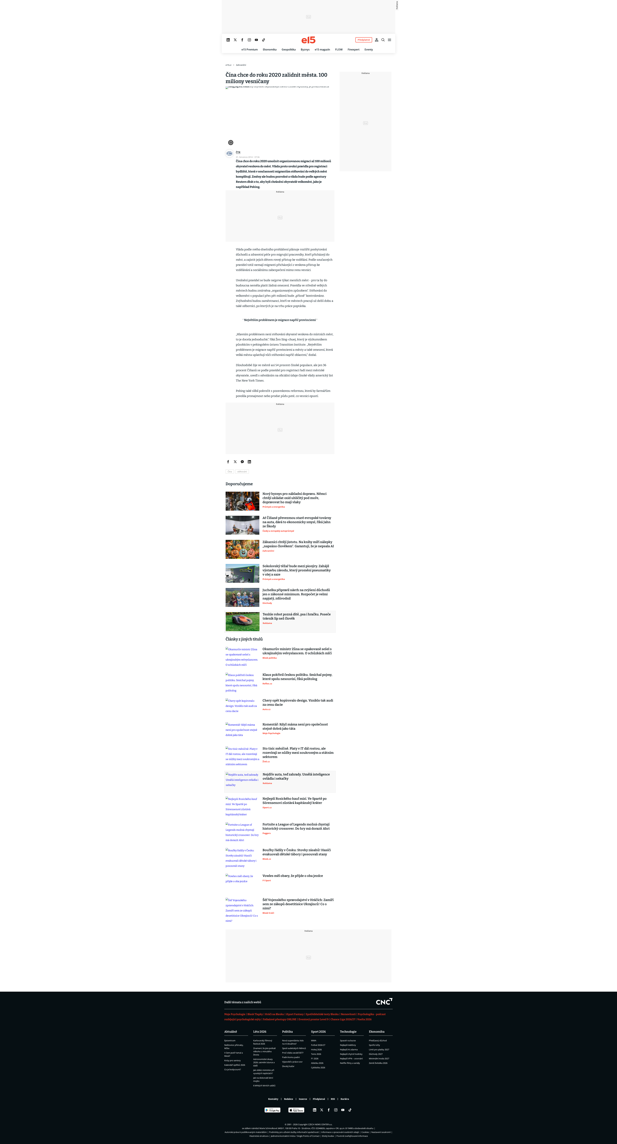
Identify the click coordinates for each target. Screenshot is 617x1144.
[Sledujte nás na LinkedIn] (228, 39)
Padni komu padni (291, 1057)
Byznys (305, 49)
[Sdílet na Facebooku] (228, 461)
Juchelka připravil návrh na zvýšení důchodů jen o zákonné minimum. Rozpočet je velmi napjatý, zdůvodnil (296, 594)
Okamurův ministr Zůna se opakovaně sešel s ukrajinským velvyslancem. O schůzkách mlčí (297, 651)
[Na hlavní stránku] (308, 40)
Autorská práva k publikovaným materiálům (246, 1132)
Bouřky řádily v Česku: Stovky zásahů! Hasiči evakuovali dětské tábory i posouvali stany (297, 852)
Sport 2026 (318, 1031)
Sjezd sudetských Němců (294, 1048)
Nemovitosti (348, 1014)
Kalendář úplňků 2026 (234, 1064)
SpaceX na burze (348, 1040)
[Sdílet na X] (235, 461)
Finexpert (353, 49)
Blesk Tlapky (255, 1014)
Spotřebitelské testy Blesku (322, 1014)
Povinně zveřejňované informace (352, 1136)
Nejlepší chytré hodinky (351, 1054)
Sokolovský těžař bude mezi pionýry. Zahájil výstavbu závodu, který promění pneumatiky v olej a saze (297, 570)
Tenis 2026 (316, 1054)
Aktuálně (230, 1031)
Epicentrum (229, 1040)
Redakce (288, 1099)
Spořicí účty (374, 1045)
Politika (287, 1031)
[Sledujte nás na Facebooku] (242, 39)
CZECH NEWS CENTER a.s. (320, 1124)
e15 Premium (249, 49)
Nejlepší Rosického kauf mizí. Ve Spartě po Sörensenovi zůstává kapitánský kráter (295, 801)
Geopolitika (289, 49)
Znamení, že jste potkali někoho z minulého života (264, 1051)
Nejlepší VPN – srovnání (351, 1058)
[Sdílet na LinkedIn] (249, 461)
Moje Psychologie (234, 1014)
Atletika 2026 (317, 1063)
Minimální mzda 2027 (379, 1058)
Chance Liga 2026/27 (343, 1019)
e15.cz (228, 64)
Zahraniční (241, 64)
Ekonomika (270, 49)
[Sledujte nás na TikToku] (263, 39)
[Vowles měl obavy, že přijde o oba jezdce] (242, 883)
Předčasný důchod (378, 1040)
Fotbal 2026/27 (318, 1045)
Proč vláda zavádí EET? (293, 1052)
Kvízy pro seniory (232, 1060)
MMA (313, 1040)
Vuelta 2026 (364, 1019)
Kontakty (273, 1099)
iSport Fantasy (295, 1014)
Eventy (369, 49)
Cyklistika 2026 (318, 1067)
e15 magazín (322, 49)
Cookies (365, 1132)
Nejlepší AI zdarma (349, 1049)
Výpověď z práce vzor (292, 1061)
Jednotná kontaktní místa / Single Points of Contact (295, 1136)
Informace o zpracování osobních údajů (340, 1132)
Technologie (348, 1031)
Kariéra (345, 1099)
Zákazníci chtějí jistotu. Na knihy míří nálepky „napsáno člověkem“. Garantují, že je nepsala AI (298, 544)
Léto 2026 (259, 1031)
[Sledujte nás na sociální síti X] (235, 39)
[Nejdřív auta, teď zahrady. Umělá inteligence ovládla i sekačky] (242, 781)
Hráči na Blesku (274, 1014)
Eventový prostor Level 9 (313, 1019)
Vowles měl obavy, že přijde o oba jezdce (293, 876)
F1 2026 (314, 1058)
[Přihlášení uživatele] (376, 40)
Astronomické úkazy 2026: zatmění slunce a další (264, 1062)
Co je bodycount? (232, 1069)
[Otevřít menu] (389, 40)
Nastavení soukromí (381, 1132)
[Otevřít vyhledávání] (383, 40)
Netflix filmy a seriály (350, 1063)
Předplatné (319, 1099)
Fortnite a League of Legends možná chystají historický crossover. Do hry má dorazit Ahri (296, 826)
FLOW (339, 49)
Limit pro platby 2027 (379, 1049)
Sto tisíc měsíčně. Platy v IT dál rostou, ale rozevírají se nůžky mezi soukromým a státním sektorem (298, 753)
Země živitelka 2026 (378, 1063)
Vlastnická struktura (258, 1136)
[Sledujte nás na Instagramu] (249, 39)
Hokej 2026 (316, 1049)
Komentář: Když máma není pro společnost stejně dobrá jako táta (295, 726)
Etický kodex (328, 1136)
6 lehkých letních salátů (264, 1085)
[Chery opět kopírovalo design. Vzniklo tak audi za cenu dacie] (242, 707)
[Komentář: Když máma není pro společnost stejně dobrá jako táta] (242, 731)
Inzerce (303, 1099)
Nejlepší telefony (348, 1045)
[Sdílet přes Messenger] (242, 461)
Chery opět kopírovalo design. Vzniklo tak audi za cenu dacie (298, 702)
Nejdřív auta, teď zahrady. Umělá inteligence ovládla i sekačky (296, 776)
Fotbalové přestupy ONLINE (279, 1019)
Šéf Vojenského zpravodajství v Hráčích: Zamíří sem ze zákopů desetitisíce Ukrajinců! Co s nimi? (298, 904)
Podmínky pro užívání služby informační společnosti (294, 1132)
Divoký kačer (288, 1066)
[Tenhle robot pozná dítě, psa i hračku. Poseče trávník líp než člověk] (242, 621)
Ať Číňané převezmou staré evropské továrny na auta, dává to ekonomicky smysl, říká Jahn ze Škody (297, 522)
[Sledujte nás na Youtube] (256, 39)
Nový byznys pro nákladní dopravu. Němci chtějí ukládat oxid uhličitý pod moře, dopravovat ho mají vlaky (294, 498)
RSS (333, 1099)
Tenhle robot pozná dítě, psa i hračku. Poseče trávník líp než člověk (297, 616)
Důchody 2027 (376, 1054)
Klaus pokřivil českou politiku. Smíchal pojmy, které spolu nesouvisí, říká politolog (297, 677)
